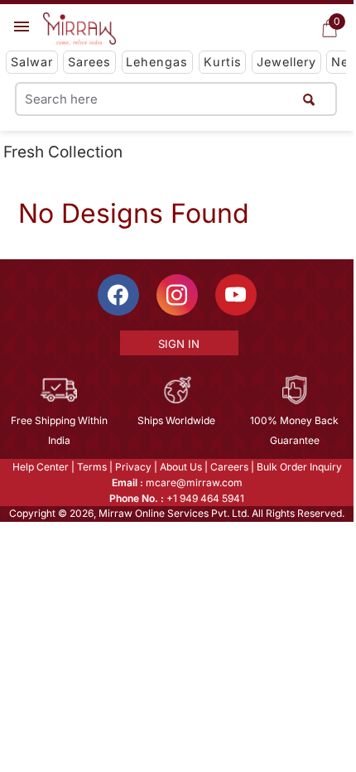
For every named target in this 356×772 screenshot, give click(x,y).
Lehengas (157, 62)
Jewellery (286, 62)
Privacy (133, 467)
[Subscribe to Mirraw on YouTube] (236, 295)
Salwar (32, 62)
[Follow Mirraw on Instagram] (177, 295)
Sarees (89, 62)
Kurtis (223, 62)
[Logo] (79, 29)
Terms (92, 467)
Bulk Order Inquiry (299, 467)
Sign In (179, 343)
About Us (181, 467)
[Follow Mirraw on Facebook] (118, 295)
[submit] (308, 99)
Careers (229, 467)
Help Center (40, 467)
